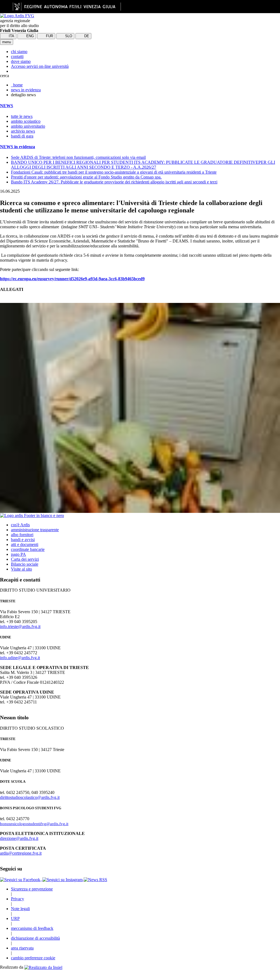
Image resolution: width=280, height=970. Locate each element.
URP (15, 918)
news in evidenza (26, 89)
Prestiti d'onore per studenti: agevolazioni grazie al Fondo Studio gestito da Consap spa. (86, 177)
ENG (29, 36)
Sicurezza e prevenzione (32, 889)
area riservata (22, 948)
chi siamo (19, 51)
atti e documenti (24, 544)
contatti (17, 56)
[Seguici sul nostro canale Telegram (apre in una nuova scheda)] (41, 879)
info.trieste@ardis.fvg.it (20, 626)
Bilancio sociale (24, 564)
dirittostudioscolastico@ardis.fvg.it (30, 797)
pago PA (18, 554)
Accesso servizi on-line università (40, 66)
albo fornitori (22, 534)
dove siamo (21, 61)
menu (6, 42)
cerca (4, 75)
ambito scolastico (25, 121)
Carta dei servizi (25, 559)
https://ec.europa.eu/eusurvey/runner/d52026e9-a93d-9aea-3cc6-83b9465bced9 (72, 278)
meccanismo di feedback (32, 928)
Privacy (17, 898)
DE (86, 36)
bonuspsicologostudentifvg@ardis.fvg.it (34, 824)
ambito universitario (28, 126)
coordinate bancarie (28, 549)
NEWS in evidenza (17, 146)
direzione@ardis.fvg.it (19, 838)
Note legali (20, 908)
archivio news (23, 131)
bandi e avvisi (23, 539)
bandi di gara (22, 136)
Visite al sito (21, 569)
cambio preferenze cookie (33, 958)
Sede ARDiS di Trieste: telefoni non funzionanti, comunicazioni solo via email (78, 157)
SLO (68, 36)
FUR (49, 36)
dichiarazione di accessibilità (35, 938)
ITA (11, 36)
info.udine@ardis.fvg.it (20, 657)
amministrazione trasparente (35, 529)
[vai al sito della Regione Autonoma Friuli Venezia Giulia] (67, 6)
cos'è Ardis (20, 524)
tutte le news (22, 116)
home (17, 85)
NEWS (6, 105)
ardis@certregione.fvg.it (21, 853)
